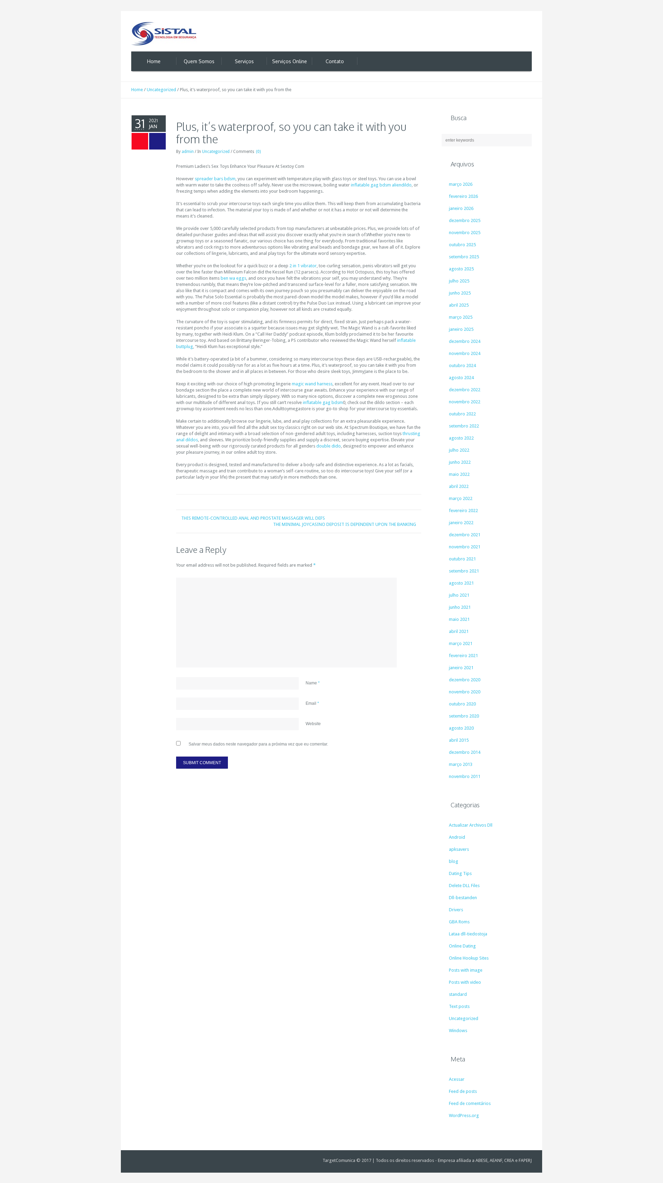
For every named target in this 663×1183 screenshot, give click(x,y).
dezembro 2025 (464, 220)
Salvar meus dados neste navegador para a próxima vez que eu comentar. (258, 744)
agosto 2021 (461, 583)
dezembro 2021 (464, 534)
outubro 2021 (462, 558)
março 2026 (460, 184)
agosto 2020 (461, 728)
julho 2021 (459, 595)
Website (313, 723)
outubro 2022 (462, 413)
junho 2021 (460, 607)
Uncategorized (161, 89)
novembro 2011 (464, 776)
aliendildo (402, 184)
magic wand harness (312, 383)
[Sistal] (164, 33)
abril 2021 (459, 631)
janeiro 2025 (461, 329)
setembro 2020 (464, 716)
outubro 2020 (462, 703)
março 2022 (460, 498)
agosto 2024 (461, 377)
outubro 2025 (462, 244)
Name (313, 683)
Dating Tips (460, 873)
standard (458, 994)
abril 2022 (459, 486)
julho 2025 (459, 280)
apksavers (459, 849)
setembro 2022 (464, 426)
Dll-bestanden (463, 897)
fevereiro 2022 (463, 510)
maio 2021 (459, 619)
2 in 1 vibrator (303, 265)
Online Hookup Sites (469, 958)
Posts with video (465, 982)
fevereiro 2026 (463, 196)
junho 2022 (460, 462)
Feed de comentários (470, 1103)
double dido (328, 446)
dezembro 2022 (464, 389)
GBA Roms (459, 921)
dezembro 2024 (464, 341)
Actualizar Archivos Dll (470, 825)
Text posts (459, 1006)
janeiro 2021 (461, 667)
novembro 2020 (464, 691)
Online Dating (462, 946)
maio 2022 (459, 474)
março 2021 (460, 643)
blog (453, 861)
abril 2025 (459, 305)
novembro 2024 (464, 353)
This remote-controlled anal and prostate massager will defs (253, 518)
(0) (258, 151)
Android (457, 837)
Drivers (456, 909)
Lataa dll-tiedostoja (468, 933)
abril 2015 (459, 740)
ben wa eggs (233, 278)
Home (137, 89)
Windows (458, 1030)
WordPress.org (464, 1115)
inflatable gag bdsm (371, 184)
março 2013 (460, 764)
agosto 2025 (461, 268)
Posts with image (465, 970)
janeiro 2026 (461, 208)
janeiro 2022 (461, 522)
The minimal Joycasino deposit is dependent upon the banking (344, 524)
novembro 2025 (464, 232)
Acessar (456, 1079)
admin (188, 151)
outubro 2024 (462, 365)
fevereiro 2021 (463, 655)
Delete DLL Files (464, 885)
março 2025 (460, 317)
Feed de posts (463, 1091)
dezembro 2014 (464, 752)
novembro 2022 (464, 401)
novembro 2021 (464, 546)
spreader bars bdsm (215, 178)
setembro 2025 (464, 256)
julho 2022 (459, 450)
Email (312, 703)
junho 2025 (460, 293)
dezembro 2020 (464, 679)
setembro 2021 (464, 571)
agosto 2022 (461, 438)
